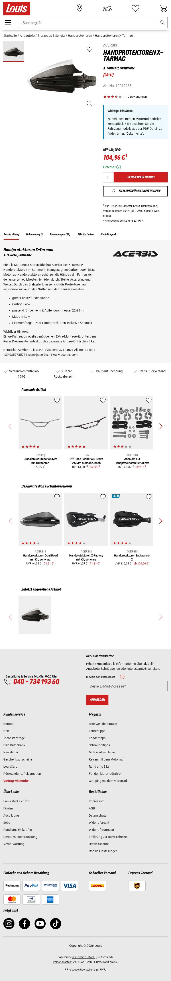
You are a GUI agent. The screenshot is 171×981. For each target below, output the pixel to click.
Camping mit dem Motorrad (108, 781)
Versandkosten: (112, 210)
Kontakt (8, 724)
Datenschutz (97, 815)
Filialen (8, 808)
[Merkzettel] (135, 8)
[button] (162, 22)
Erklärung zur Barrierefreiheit (108, 837)
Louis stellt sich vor (16, 801)
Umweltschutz (99, 844)
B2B (6, 731)
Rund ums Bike (99, 766)
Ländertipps (97, 738)
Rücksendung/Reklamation (22, 773)
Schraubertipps (99, 745)
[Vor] (161, 427)
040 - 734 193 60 (36, 682)
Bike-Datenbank (14, 745)
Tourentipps (97, 731)
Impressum (96, 801)
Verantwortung (13, 844)
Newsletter (10, 752)
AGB (92, 808)
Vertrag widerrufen (16, 781)
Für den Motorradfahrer (105, 773)
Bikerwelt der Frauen (103, 724)
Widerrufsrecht (99, 822)
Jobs (6, 822)
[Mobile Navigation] (7, 22)
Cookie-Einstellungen (103, 851)
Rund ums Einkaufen (17, 829)
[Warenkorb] (163, 8)
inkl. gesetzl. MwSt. (129, 206)
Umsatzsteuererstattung (20, 837)
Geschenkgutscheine (17, 759)
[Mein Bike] (107, 8)
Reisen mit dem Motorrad (106, 759)
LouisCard (10, 766)
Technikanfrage (14, 738)
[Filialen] (79, 8)
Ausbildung (11, 815)
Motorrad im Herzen (102, 752)
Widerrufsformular (101, 829)
